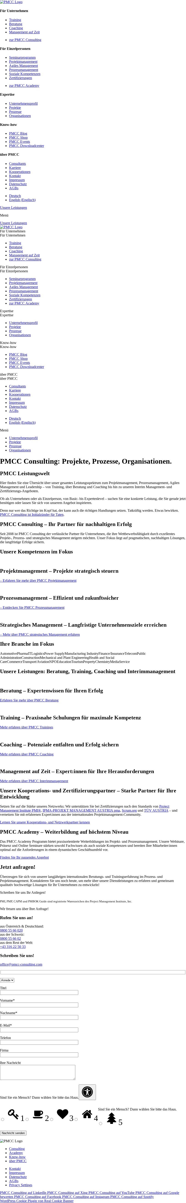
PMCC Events (19, 142)
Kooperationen (19, 172)
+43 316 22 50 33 (13, 947)
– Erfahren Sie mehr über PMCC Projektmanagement (38, 580)
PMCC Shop (18, 137)
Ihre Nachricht (10, 1063)
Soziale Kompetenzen (24, 74)
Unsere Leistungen (13, 207)
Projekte (15, 108)
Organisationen (20, 116)
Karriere (15, 168)
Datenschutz (18, 184)
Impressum (17, 180)
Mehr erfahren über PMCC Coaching (27, 754)
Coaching (16, 28)
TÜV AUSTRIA (156, 810)
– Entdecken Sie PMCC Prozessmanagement (32, 607)
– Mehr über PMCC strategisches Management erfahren (40, 634)
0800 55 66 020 (11, 930)
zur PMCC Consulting (25, 40)
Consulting (17, 1149)
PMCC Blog (18, 133)
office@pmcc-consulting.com (21, 964)
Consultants (17, 164)
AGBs (13, 188)
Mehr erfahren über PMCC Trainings (26, 727)
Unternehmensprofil (23, 103)
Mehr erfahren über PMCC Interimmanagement (34, 781)
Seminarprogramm (22, 57)
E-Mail (6, 1025)
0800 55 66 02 (10, 938)
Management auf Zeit (24, 32)
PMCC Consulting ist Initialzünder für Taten (32, 514)
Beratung (15, 24)
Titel (3, 988)
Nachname (8, 1013)
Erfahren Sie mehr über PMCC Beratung (29, 700)
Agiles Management (23, 66)
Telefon (5, 1038)
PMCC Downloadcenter (26, 146)
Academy (16, 1153)
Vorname (7, 1000)
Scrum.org (129, 810)
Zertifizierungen (20, 78)
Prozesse (15, 112)
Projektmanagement (23, 61)
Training (15, 20)
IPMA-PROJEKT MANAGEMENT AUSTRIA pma (81, 810)
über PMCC (18, 1161)
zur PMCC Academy (24, 86)
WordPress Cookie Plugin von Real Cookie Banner (36, 1201)
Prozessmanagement (23, 70)
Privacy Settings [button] (20, 1185)
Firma (4, 1050)
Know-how (17, 1157)
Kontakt (15, 176)
